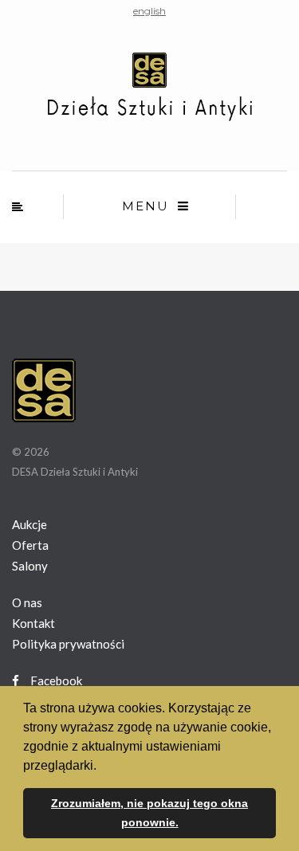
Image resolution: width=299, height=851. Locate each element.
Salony (30, 566)
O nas (27, 602)
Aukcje (29, 524)
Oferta (30, 545)
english (149, 11)
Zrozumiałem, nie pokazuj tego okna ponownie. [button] (149, 813)
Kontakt (33, 623)
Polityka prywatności (68, 644)
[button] (102, 766)
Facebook (55, 680)
